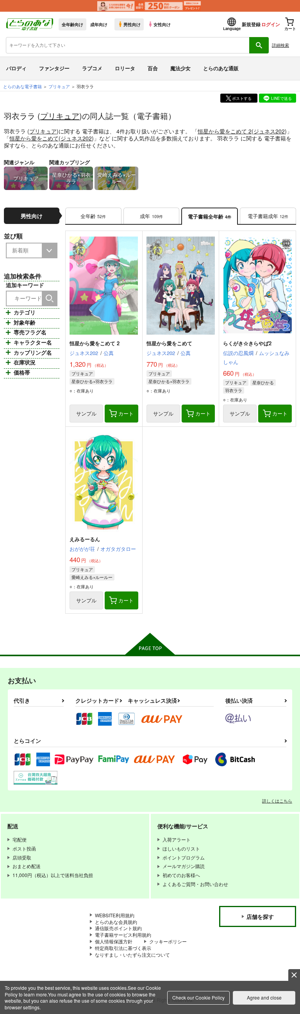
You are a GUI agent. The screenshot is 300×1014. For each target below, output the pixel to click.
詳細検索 (280, 45)
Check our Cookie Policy (198, 997)
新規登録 (251, 24)
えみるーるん (85, 539)
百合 (153, 68)
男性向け (132, 24)
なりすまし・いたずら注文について (132, 954)
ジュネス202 (269, 131)
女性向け (162, 24)
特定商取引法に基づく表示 (123, 948)
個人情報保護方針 (113, 941)
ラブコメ (92, 68)
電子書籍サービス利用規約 (123, 934)
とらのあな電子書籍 (22, 86)
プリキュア (59, 115)
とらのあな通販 (221, 68)
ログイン (270, 24)
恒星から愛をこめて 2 (225, 131)
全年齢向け (72, 24)
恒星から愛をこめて (34, 138)
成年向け (98, 24)
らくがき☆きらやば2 (247, 343)
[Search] (49, 298)
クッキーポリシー (168, 941)
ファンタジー (54, 68)
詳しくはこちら (277, 800)
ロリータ (125, 68)
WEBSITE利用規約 (114, 915)
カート (126, 413)
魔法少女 (180, 68)
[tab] (93, 216)
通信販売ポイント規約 (118, 928)
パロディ (16, 68)
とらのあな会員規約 (116, 921)
